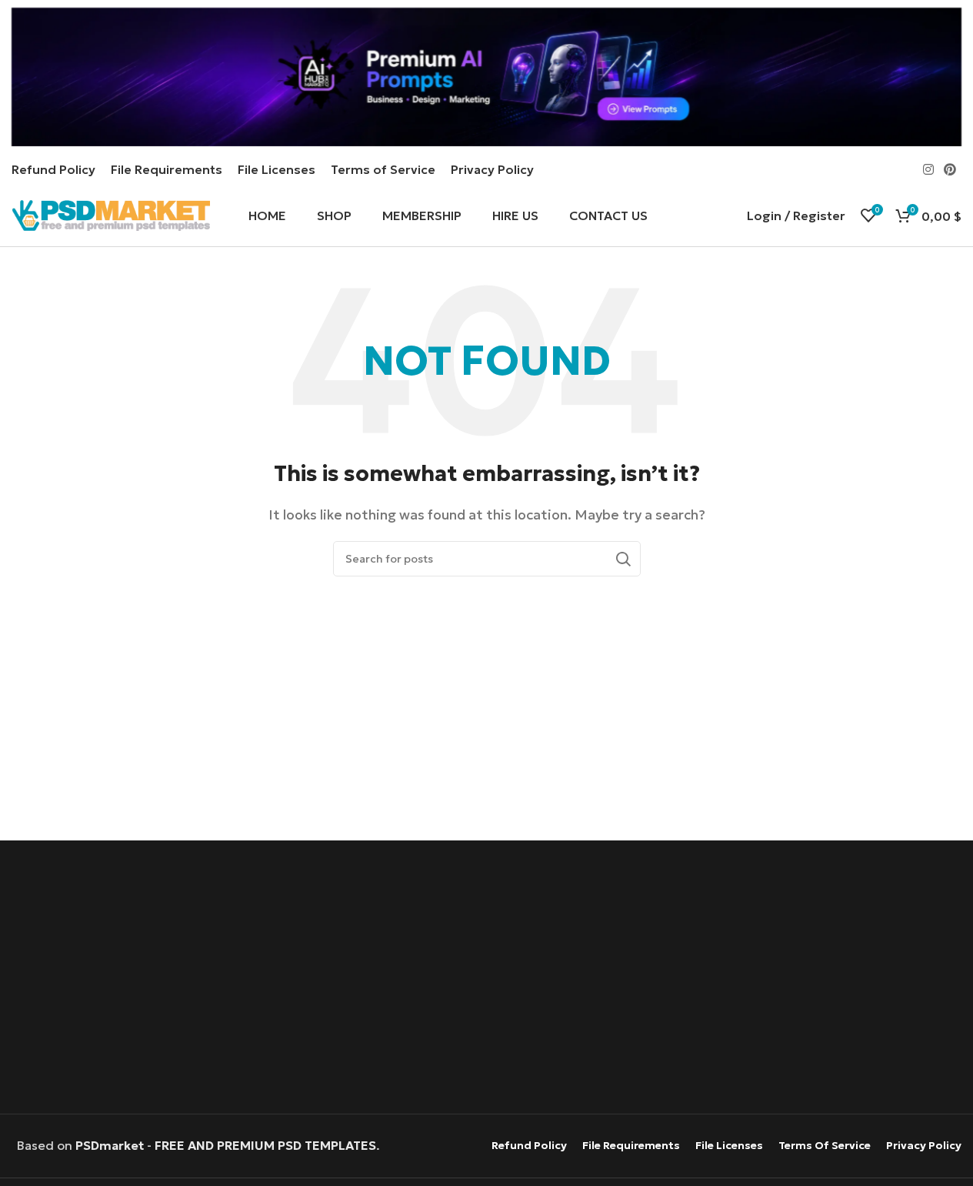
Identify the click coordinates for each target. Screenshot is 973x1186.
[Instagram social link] (928, 169)
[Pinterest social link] (950, 169)
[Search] (623, 558)
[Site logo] (111, 214)
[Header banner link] (486, 77)
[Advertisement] (486, 979)
